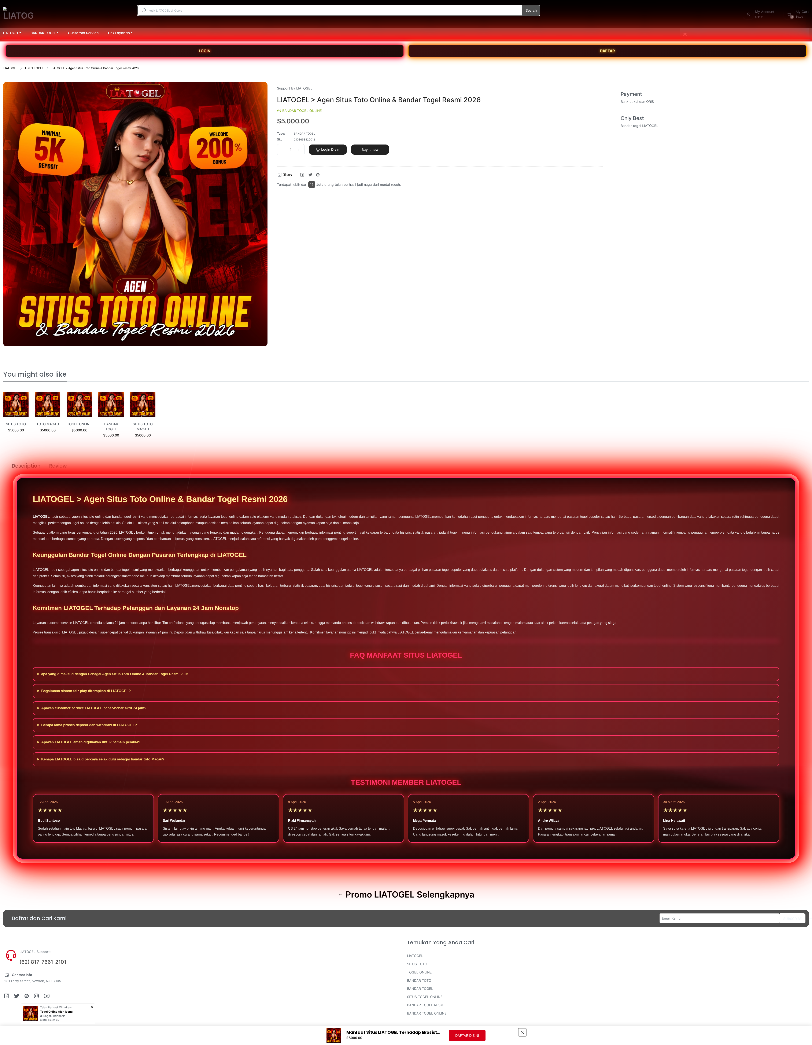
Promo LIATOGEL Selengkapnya (408, 894)
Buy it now (370, 149)
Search (531, 10)
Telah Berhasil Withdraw (56, 1007)
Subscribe (792, 919)
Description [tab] (26, 465)
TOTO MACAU (47, 424)
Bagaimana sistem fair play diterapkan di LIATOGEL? (86, 691)
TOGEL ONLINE (79, 424)
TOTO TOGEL (34, 68)
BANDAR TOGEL (420, 988)
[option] (16, 417)
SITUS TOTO (16, 424)
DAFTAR (607, 51)
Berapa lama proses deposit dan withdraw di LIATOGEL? (89, 725)
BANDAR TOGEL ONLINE (427, 1013)
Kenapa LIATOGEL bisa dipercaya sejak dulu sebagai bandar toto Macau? (102, 759)
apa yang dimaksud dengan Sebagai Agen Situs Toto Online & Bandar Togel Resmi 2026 (114, 674)
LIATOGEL (10, 68)
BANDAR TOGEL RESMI (425, 1005)
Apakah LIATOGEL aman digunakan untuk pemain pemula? (90, 742)
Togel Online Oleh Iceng (56, 1011)
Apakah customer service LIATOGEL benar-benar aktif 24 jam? (93, 708)
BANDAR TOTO (419, 980)
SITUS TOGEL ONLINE (425, 997)
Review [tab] (58, 465)
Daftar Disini (467, 1035)
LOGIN (204, 51)
